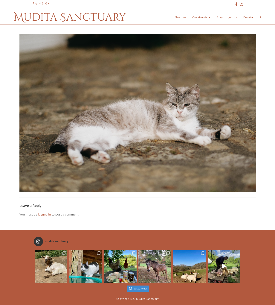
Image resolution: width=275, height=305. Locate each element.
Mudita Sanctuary (70, 17)
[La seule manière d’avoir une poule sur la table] (120, 266)
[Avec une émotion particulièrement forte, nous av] (51, 266)
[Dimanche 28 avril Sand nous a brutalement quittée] (154, 266)
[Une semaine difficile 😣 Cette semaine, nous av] (189, 266)
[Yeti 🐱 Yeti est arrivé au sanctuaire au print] (85, 266)
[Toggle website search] (260, 17)
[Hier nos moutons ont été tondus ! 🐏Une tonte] (224, 266)
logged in (44, 214)
